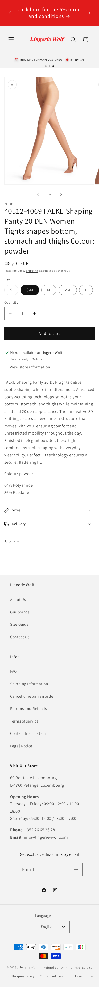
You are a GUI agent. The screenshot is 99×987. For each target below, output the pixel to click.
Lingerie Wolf (27, 967)
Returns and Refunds (28, 708)
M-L (67, 289)
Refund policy (53, 967)
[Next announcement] (89, 12)
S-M (29, 289)
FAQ (13, 671)
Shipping (32, 270)
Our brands (20, 612)
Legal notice (84, 976)
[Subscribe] (76, 869)
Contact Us (19, 636)
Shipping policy (23, 976)
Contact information (55, 976)
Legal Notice (21, 745)
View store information (30, 366)
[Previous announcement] (9, 12)
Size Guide (19, 624)
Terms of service (24, 721)
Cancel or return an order (32, 696)
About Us (18, 599)
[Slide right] (61, 194)
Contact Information (28, 733)
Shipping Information (29, 683)
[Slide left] (37, 194)
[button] (11, 39)
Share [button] (14, 541)
